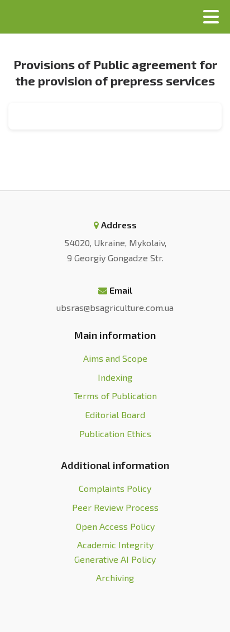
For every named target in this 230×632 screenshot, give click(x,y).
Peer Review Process (115, 507)
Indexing (115, 377)
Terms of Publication (115, 395)
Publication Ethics (115, 433)
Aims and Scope (115, 358)
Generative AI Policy (115, 559)
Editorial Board (115, 414)
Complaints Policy (115, 488)
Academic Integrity (115, 544)
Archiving (115, 577)
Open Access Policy (115, 526)
